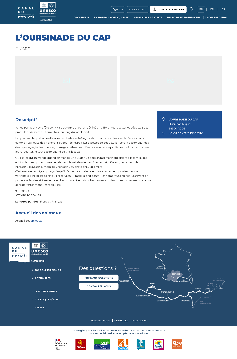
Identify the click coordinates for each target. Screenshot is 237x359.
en (213, 9)
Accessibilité (139, 320)
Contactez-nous (99, 286)
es (224, 9)
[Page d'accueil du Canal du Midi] (35, 13)
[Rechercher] (192, 9)
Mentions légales (101, 320)
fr (202, 9)
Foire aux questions (98, 277)
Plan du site (121, 320)
